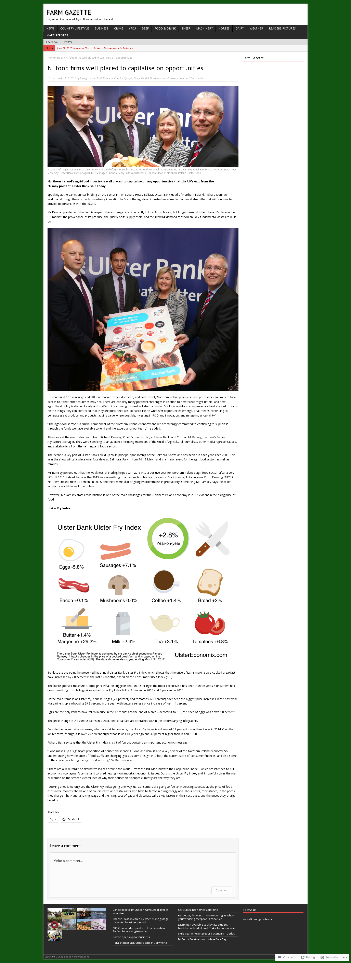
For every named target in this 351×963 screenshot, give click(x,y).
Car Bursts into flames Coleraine (198, 910)
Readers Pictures (282, 28)
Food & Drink (165, 28)
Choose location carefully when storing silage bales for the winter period (141, 920)
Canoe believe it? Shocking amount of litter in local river (140, 911)
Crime (118, 28)
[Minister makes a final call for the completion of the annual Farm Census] (98, 928)
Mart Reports (57, 35)
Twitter (68, 42)
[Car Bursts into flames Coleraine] (69, 928)
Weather (256, 28)
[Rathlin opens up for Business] (98, 916)
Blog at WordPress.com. (76, 956)
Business (101, 28)
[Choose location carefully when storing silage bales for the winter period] (69, 916)
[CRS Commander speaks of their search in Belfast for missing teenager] (84, 916)
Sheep (186, 28)
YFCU (132, 28)
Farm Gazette (253, 58)
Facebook (52, 42)
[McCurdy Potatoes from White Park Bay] (84, 928)
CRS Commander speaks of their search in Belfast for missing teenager (139, 929)
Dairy (239, 28)
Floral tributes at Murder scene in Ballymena (140, 942)
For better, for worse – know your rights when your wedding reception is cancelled (206, 917)
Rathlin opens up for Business (131, 937)
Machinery (204, 28)
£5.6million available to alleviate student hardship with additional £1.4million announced (207, 926)
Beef (145, 28)
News (50, 28)
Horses (224, 28)
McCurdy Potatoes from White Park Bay (202, 939)
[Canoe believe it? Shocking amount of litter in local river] (55, 916)
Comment (222, 890)
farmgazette (87, 78)
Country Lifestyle (74, 28)
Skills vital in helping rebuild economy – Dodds (206, 933)
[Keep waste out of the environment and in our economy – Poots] (55, 939)
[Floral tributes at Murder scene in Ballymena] (55, 928)
